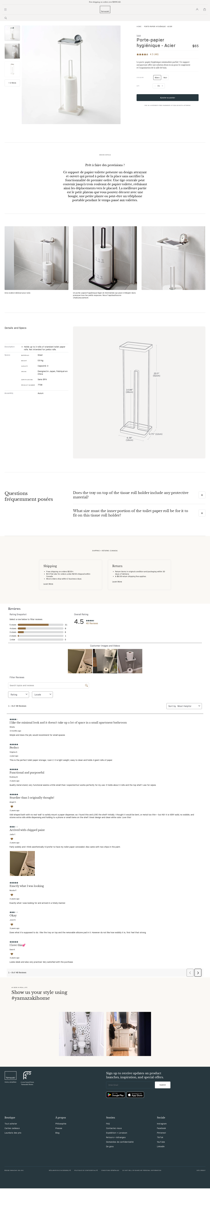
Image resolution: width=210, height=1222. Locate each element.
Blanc (158, 78)
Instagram (162, 1123)
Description (10, 346)
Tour (139, 36)
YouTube (161, 1142)
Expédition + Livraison (116, 1133)
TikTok (160, 1137)
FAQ (108, 1123)
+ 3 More (12, 83)
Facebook (161, 1128)
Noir (165, 77)
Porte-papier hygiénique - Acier (156, 42)
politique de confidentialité (86, 1170)
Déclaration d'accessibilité (60, 1170)
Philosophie (60, 1123)
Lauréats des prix (13, 1133)
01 (159, 86)
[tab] (12, 33)
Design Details (105, 155)
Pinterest (161, 1133)
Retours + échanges (116, 1137)
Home (139, 26)
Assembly (9, 393)
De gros (110, 1146)
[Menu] (5, 9)
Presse (58, 1128)
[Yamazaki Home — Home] (105, 9)
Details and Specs (15, 328)
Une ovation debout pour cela (17, 293)
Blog (57, 1133)
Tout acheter (11, 1123)
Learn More (48, 584)
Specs (7, 355)
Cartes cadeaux (12, 1128)
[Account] (197, 9)
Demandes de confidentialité (120, 1142)
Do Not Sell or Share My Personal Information (141, 1170)
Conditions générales (110, 1170)
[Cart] (204, 9)
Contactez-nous (114, 1128)
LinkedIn (161, 1146)
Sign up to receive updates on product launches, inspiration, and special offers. (135, 1075)
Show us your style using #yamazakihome (39, 995)
